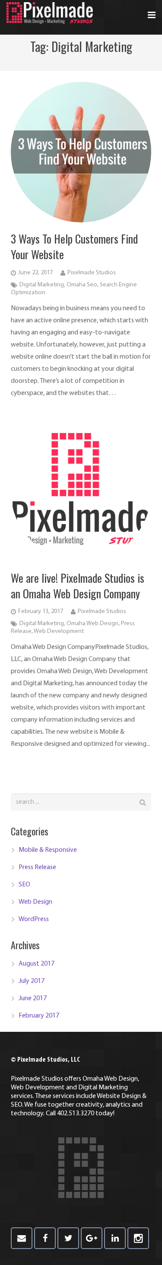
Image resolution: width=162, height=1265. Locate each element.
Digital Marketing (41, 285)
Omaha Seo (82, 285)
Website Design (119, 1096)
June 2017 (33, 998)
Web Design (35, 902)
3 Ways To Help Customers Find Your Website (74, 246)
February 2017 (39, 1015)
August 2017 (36, 963)
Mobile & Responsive (48, 850)
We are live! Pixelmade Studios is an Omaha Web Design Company (77, 585)
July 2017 (31, 981)
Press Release (37, 867)
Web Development (59, 631)
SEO (24, 884)
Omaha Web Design (92, 623)
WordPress (34, 919)
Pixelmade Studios (91, 273)
